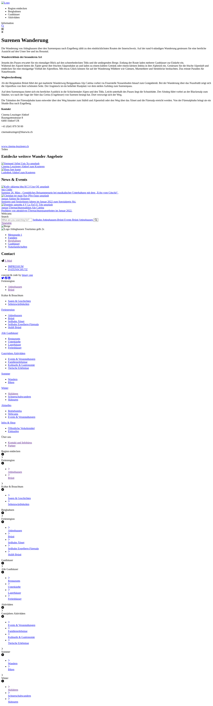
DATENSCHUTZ (18, 269)
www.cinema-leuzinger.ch (15, 146)
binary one (27, 275)
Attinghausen (86, 219)
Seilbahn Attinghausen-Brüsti (48, 219)
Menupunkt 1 (15, 234)
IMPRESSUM (15, 266)
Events (68, 219)
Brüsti (75, 219)
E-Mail (8, 260)
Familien (12, 237)
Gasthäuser (14, 243)
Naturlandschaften (17, 246)
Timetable (6, 223)
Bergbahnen (14, 240)
